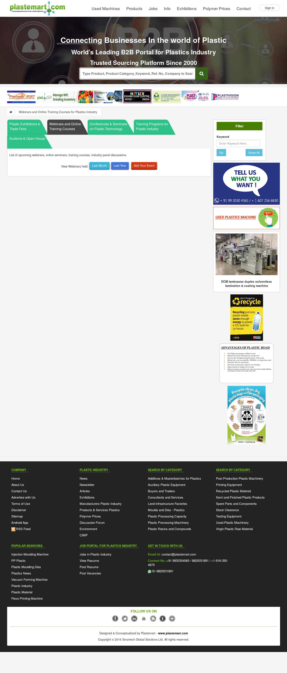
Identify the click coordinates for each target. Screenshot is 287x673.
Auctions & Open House (27, 138)
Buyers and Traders (161, 491)
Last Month (99, 165)
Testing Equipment (228, 516)
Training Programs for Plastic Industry (152, 126)
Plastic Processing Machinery (168, 522)
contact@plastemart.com (178, 554)
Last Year (120, 165)
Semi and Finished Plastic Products (240, 497)
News (84, 478)
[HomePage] (10, 111)
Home (15, 478)
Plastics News (21, 573)
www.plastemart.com (173, 633)
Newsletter (87, 484)
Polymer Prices (216, 8)
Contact (244, 8)
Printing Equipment (229, 484)
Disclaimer (18, 510)
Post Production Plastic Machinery (239, 478)
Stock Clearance (227, 510)
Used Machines (106, 8)
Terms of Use (20, 503)
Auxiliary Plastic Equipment (166, 484)
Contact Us (19, 491)
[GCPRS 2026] (166, 97)
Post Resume (89, 567)
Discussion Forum (92, 522)
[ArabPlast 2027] (108, 97)
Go (221, 152)
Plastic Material (21, 592)
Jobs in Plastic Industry (96, 554)
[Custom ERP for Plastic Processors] (64, 97)
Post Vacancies (90, 573)
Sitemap (17, 516)
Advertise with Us (23, 497)
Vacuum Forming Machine (29, 579)
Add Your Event (144, 165)
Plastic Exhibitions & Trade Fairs (24, 126)
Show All (254, 152)
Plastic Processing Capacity (167, 516)
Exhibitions (187, 8)
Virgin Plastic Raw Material (234, 529)
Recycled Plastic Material (233, 491)
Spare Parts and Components (236, 503)
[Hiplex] (137, 96)
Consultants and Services (165, 497)
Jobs (153, 8)
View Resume (89, 560)
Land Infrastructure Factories (167, 503)
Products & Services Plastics (100, 510)
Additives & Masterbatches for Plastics (174, 478)
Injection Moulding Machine (30, 554)
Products (134, 8)
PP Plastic (18, 560)
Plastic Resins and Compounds (169, 529)
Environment (88, 529)
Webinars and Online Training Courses (65, 126)
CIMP (84, 535)
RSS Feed (22, 529)
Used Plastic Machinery (232, 522)
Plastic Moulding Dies (26, 567)
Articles (85, 491)
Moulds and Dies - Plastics (166, 510)
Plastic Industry (22, 585)
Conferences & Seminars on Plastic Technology (108, 126)
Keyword (223, 137)
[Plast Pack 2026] (196, 97)
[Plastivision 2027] (225, 97)
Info (167, 8)
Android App (19, 522)
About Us (17, 484)
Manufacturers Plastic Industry (101, 503)
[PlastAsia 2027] (21, 97)
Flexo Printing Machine (27, 598)
